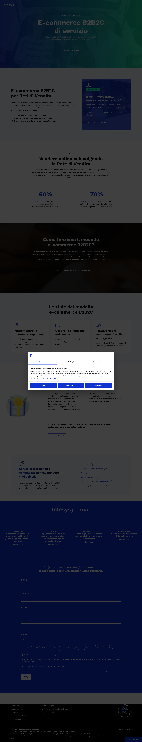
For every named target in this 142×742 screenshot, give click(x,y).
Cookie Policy (52, 378)
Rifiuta (43, 385)
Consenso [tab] (42, 362)
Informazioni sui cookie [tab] (100, 362)
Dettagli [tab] (71, 362)
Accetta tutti (99, 385)
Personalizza (70, 385)
